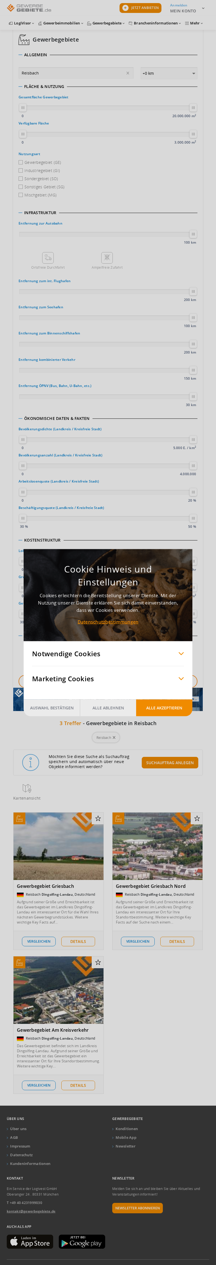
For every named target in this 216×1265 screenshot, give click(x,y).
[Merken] (98, 818)
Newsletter (126, 1146)
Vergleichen (38, 941)
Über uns (18, 1128)
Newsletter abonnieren (137, 1208)
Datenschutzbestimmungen (108, 622)
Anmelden (178, 5)
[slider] (22, 108)
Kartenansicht (26, 798)
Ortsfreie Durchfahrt (48, 267)
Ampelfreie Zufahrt (107, 267)
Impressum (20, 1146)
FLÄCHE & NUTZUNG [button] (44, 86)
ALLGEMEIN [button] (35, 55)
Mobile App (126, 1137)
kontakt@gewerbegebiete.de (31, 1211)
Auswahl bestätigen (52, 707)
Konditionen (127, 1128)
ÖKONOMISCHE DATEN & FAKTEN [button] (57, 418)
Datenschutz (21, 1154)
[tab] (108, 54)
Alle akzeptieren (164, 707)
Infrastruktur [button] (40, 213)
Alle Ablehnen (108, 707)
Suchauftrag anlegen (170, 762)
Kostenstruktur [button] (42, 540)
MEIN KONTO (183, 10)
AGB (14, 1137)
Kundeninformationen (30, 1163)
